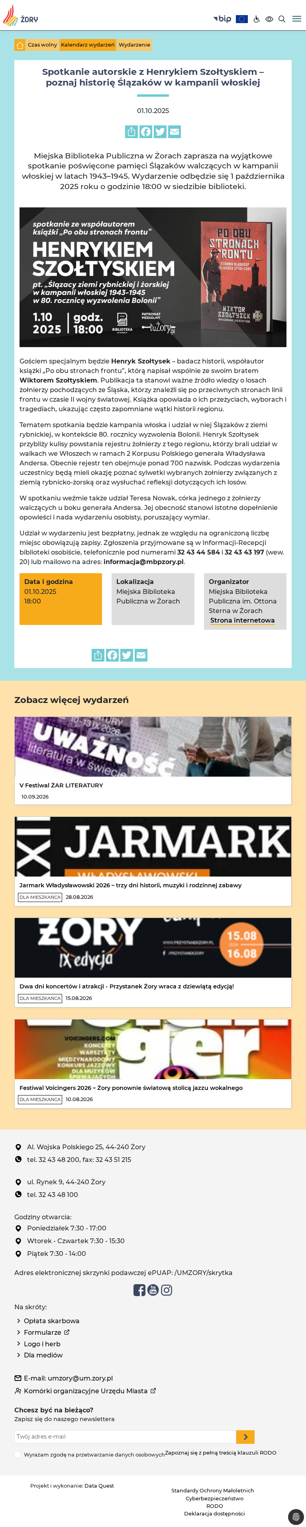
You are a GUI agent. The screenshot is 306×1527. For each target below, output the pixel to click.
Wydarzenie (134, 45)
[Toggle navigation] (297, 18)
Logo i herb (42, 1344)
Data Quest (99, 1486)
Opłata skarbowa (52, 1321)
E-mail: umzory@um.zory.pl (68, 1378)
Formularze (42, 1332)
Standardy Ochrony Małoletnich (212, 1491)
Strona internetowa (242, 620)
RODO (214, 1506)
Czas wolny (42, 45)
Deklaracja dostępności (214, 1514)
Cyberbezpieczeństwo (214, 1499)
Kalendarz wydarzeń (88, 45)
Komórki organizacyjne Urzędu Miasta (86, 1391)
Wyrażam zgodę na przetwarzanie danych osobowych (94, 1455)
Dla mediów (43, 1355)
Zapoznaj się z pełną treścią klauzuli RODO (221, 1453)
